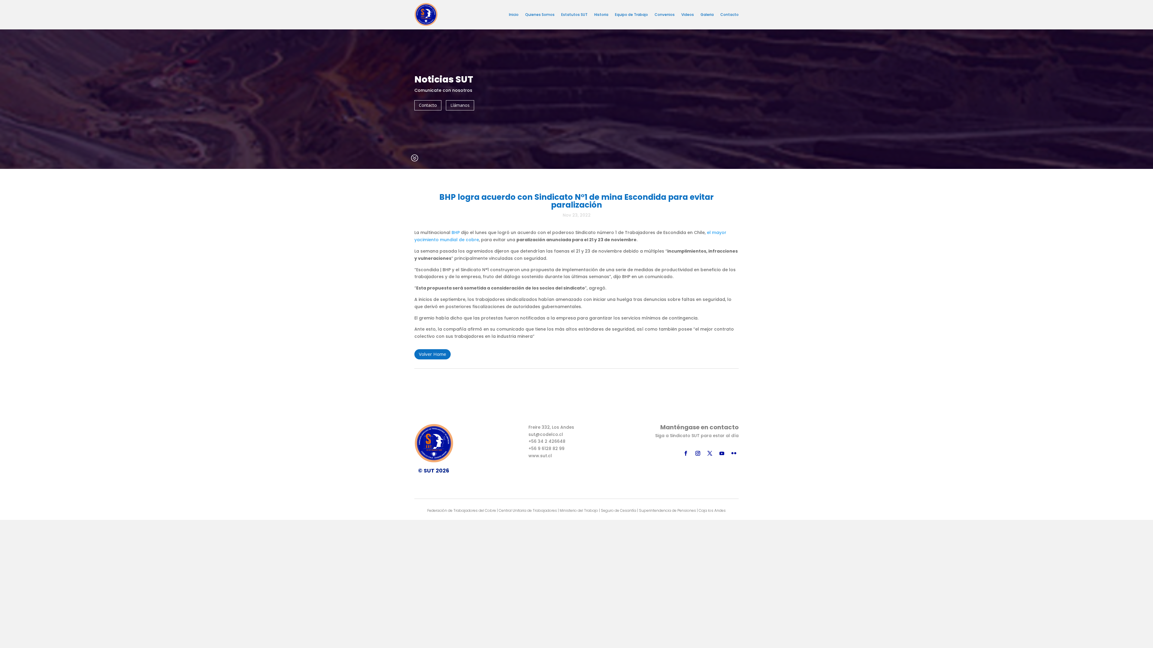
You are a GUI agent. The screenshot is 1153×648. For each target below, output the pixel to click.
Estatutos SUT (574, 14)
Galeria (707, 14)
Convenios (665, 14)
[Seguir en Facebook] (686, 453)
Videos (687, 14)
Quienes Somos (540, 14)
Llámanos (460, 105)
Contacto (729, 14)
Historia (601, 14)
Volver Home (432, 354)
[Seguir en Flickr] (734, 453)
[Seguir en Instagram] (698, 453)
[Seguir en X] (710, 453)
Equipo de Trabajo (631, 14)
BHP (456, 233)
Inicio (514, 14)
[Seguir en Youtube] (722, 453)
